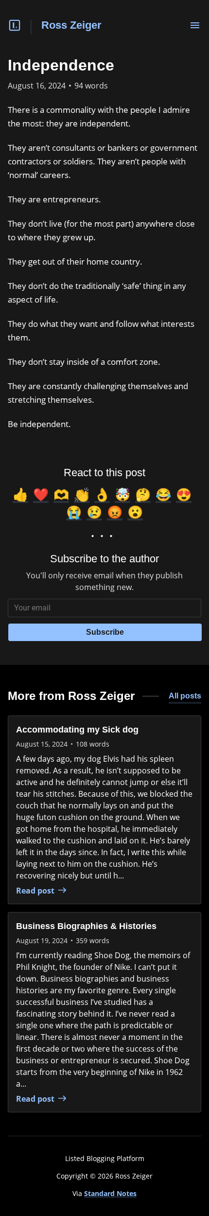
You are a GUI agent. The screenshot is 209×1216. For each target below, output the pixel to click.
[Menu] (195, 25)
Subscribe (105, 632)
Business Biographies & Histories (86, 926)
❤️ (41, 494)
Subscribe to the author (104, 559)
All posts (185, 696)
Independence (61, 65)
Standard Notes (110, 1193)
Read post (35, 890)
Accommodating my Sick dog (77, 729)
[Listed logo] (14, 25)
